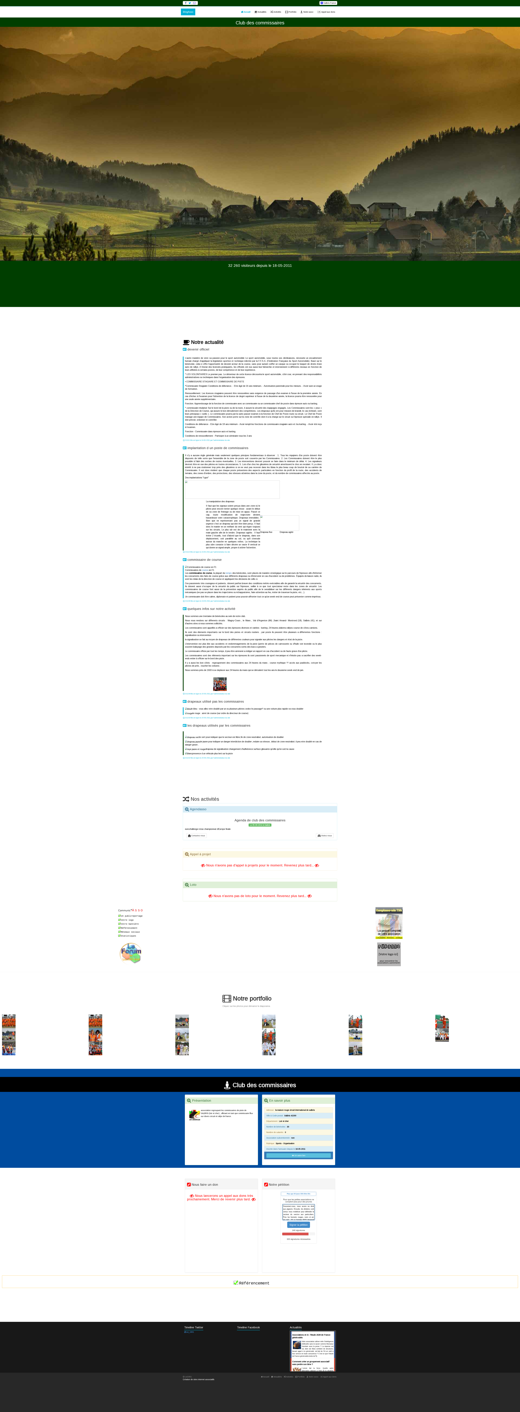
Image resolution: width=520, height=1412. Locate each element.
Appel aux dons (328, 12)
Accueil (246, 12)
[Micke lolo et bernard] (216, 1048)
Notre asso (308, 12)
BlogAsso (188, 12)
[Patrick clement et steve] (43, 1048)
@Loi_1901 (189, 1332)
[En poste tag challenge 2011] (390, 1048)
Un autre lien (299, 1155)
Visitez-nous (326, 836)
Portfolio (292, 12)
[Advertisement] (260, 288)
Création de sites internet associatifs (198, 1379)
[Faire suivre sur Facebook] (186, 3)
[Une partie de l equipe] (130, 1048)
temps (229, 573)
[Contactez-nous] (194, 3)
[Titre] (43, 1021)
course (205, 570)
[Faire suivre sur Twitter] (190, 3)
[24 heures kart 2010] (390, 1035)
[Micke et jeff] (303, 1048)
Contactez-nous (198, 836)
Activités (277, 12)
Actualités (261, 12)
